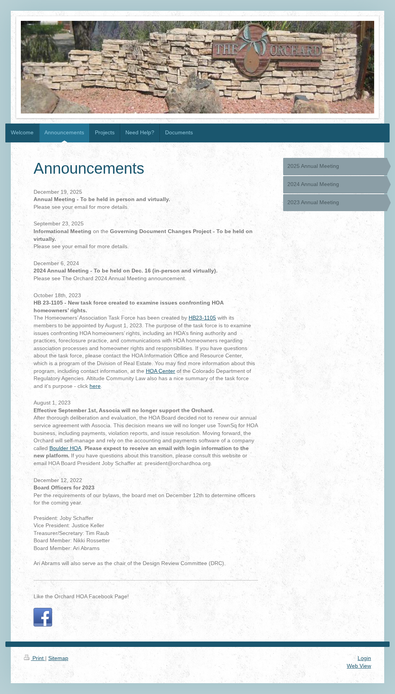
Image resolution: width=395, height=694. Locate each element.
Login (364, 658)
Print (38, 658)
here (95, 386)
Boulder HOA (65, 448)
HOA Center (160, 371)
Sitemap (58, 658)
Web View (359, 666)
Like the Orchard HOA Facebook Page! (81, 596)
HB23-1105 (202, 318)
